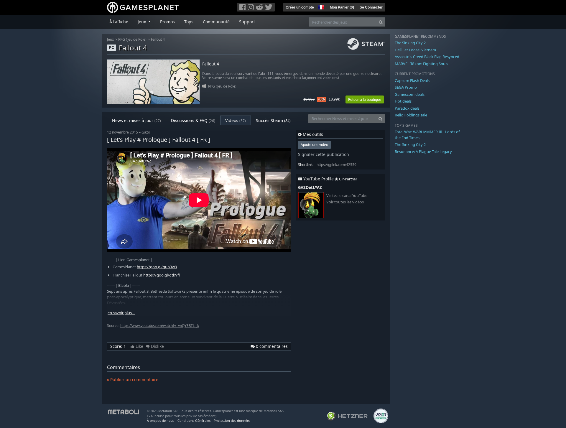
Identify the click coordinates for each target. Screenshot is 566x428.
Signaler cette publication (323, 154)
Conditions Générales (193, 420)
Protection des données (232, 420)
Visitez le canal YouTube (346, 195)
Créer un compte (300, 7)
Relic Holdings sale (411, 115)
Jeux (110, 39)
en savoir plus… (121, 312)
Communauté (216, 21)
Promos (167, 21)
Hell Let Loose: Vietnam (415, 49)
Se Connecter (371, 7)
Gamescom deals (409, 94)
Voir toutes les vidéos (345, 202)
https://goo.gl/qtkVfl (161, 275)
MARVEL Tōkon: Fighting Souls (421, 63)
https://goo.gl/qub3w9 (157, 266)
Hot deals (403, 101)
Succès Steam (273, 120)
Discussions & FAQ (193, 120)
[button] (320, 6)
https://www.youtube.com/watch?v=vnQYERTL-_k (159, 325)
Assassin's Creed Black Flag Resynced (427, 56)
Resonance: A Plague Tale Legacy (423, 151)
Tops (188, 21)
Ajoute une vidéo (314, 144)
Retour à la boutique (364, 99)
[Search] (380, 22)
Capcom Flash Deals (412, 80)
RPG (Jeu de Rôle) (132, 39)
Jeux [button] (142, 21)
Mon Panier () (342, 7)
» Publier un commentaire (132, 379)
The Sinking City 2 (410, 42)
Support (247, 21)
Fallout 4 (158, 39)
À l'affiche (118, 21)
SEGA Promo (406, 87)
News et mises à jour (136, 120)
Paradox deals (407, 108)
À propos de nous (160, 420)
